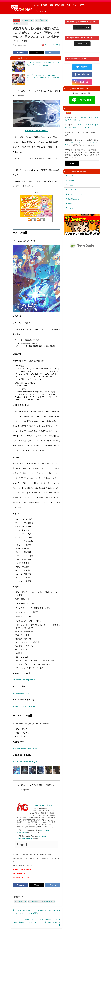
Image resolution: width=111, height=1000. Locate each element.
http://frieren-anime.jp (21, 693)
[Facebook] (26, 844)
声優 (68, 5)
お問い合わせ (72, 208)
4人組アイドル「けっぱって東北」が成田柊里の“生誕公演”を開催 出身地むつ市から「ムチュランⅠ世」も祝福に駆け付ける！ (36, 922)
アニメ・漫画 (59, 5)
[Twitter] (17, 844)
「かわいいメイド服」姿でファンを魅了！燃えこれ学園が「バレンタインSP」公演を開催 (36, 911)
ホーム (36, 5)
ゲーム (74, 5)
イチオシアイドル (40, 11)
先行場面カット (42, 20)
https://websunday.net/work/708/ (25, 748)
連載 (51, 5)
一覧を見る (72, 163)
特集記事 (44, 5)
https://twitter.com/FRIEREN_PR (25, 761)
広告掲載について (82, 43)
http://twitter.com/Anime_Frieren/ (25, 706)
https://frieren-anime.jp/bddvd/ (24, 680)
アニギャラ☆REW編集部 (52, 45)
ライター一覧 (72, 189)
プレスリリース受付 (82, 27)
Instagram (71, 185)
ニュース (17, 20)
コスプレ (82, 5)
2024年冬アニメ (29, 20)
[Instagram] (22, 844)
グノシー (70, 142)
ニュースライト (81, 142)
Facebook (71, 180)
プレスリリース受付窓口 (75, 194)
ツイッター (71, 176)
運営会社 (70, 203)
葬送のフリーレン (21, 23)
